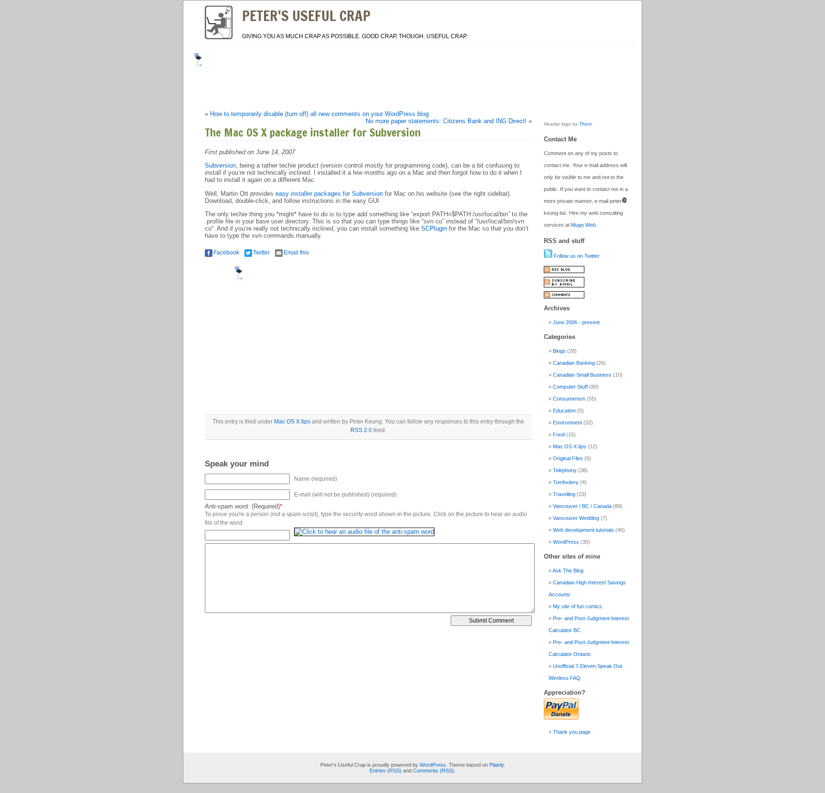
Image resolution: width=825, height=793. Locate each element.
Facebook (226, 252)
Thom (585, 124)
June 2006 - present (576, 322)
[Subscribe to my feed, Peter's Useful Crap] (564, 271)
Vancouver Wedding (576, 518)
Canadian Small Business (582, 375)
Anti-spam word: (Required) (242, 506)
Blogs (559, 351)
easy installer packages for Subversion (329, 193)
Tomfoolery (566, 482)
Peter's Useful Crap (306, 15)
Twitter (261, 252)
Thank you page (572, 732)
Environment (567, 422)
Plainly (496, 765)
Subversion (220, 165)
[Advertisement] (381, 74)
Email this (296, 252)
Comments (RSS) (433, 770)
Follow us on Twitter (576, 256)
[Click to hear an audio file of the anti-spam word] (364, 535)
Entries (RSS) (386, 770)
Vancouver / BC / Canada (582, 506)
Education (564, 410)
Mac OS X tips (292, 421)
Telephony (565, 470)
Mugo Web (583, 225)
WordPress (566, 542)
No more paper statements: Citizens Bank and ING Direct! (446, 121)
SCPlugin (434, 228)
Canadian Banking (574, 363)
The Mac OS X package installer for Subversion (313, 132)
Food (559, 434)
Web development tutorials (583, 530)
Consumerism (569, 399)
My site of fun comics (577, 606)
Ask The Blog (567, 570)
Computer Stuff (570, 387)
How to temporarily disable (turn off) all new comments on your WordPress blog (319, 113)
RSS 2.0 (361, 430)
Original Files (568, 458)
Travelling (564, 494)
